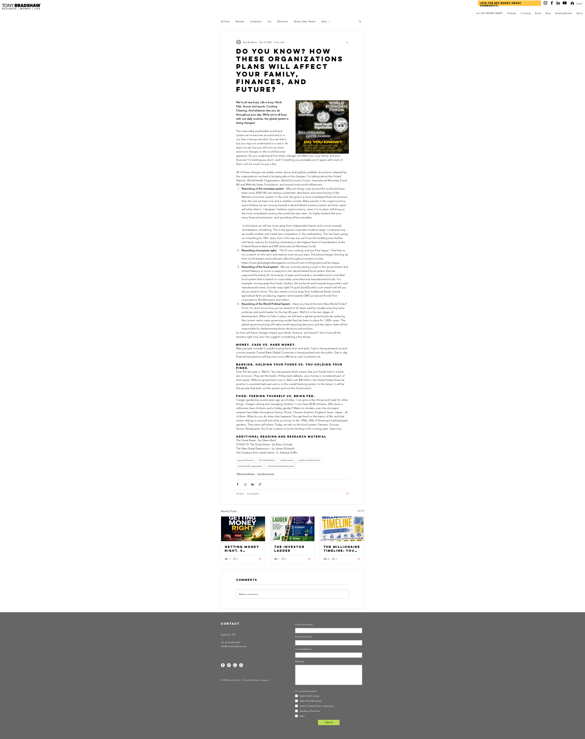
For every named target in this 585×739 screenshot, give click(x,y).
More (324, 21)
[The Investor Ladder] (293, 528)
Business (240, 21)
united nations (287, 460)
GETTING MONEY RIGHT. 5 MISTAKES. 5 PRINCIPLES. (242, 548)
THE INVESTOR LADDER (289, 548)
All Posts (225, 21)
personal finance (246, 460)
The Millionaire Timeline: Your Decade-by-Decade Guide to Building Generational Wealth (342, 548)
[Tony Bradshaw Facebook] (551, 2)
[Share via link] (260, 484)
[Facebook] (223, 665)
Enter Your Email (303, 637)
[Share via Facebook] (237, 484)
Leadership (255, 21)
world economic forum (309, 460)
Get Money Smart (265, 473)
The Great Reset (267, 460)
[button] (579, 13)
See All (360, 510)
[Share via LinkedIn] (252, 484)
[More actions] (347, 42)
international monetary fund (281, 466)
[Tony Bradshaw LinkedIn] (558, 2)
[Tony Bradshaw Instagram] (545, 2)
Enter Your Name (304, 624)
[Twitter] (229, 665)
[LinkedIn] (235, 665)
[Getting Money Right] (243, 528)
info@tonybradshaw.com (233, 646)
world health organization (250, 466)
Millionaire (282, 21)
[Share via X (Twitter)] (245, 484)
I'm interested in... (304, 649)
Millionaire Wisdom (246, 473)
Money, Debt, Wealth (305, 21)
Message (299, 661)
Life (269, 21)
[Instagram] (241, 665)
